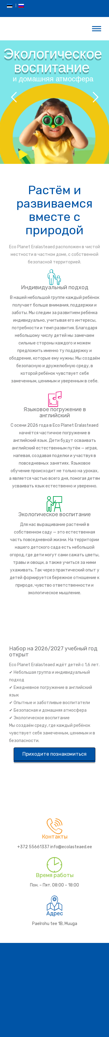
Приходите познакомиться (54, 754)
